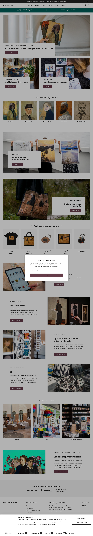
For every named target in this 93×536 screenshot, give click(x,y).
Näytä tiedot (72, 533)
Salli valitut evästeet (82, 522)
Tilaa (46, 275)
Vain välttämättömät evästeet (81, 527)
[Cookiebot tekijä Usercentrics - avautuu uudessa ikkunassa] (9, 533)
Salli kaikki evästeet (82, 518)
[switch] (40, 533)
